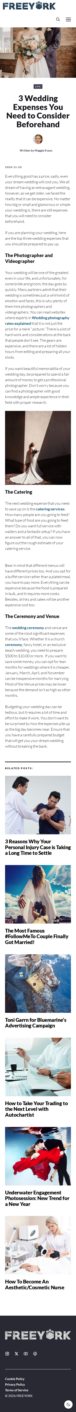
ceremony (13, 644)
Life (38, 86)
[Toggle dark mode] (68, 1404)
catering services (50, 509)
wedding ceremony (28, 627)
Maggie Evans (43, 150)
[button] (58, 19)
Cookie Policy (14, 1379)
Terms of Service (16, 1390)
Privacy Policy (15, 1384)
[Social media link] (7, 1354)
